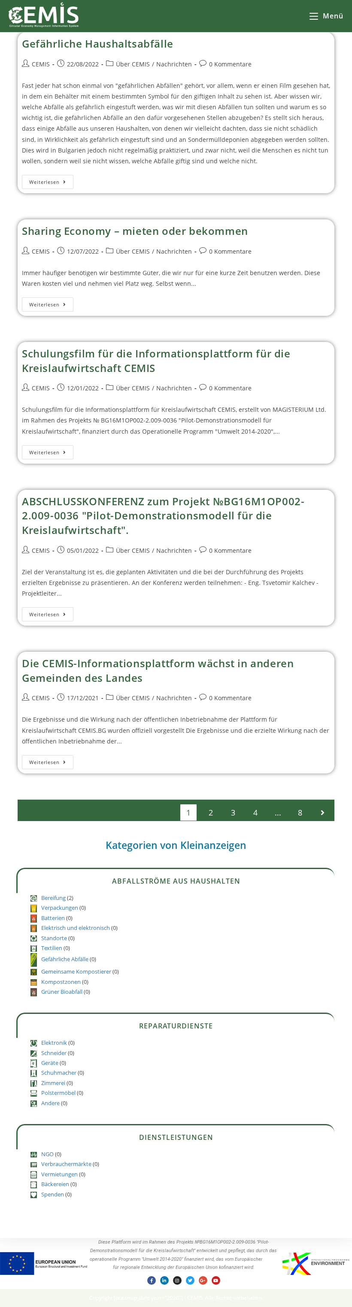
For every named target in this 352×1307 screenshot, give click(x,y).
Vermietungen (59, 1174)
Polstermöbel (58, 1093)
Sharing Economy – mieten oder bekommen (135, 231)
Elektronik (54, 1042)
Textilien (51, 948)
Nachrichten (174, 64)
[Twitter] (190, 1280)
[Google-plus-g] (203, 1280)
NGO (47, 1154)
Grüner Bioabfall (61, 991)
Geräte (49, 1063)
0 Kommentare (230, 64)
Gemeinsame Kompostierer (76, 971)
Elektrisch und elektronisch (75, 928)
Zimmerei (53, 1083)
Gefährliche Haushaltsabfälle (97, 43)
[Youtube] (216, 1280)
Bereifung (53, 898)
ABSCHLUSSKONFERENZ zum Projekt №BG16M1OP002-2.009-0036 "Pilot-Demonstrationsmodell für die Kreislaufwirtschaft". (163, 515)
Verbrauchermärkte (66, 1164)
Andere (50, 1103)
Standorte (54, 938)
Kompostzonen (61, 982)
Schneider (54, 1053)
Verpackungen (59, 907)
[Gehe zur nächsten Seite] (322, 812)
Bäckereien (55, 1184)
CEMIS (41, 64)
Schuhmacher (58, 1072)
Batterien (53, 918)
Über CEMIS (133, 64)
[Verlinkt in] (164, 1280)
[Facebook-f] (151, 1280)
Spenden (52, 1194)
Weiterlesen (51, 180)
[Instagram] (177, 1280)
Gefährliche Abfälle (64, 959)
